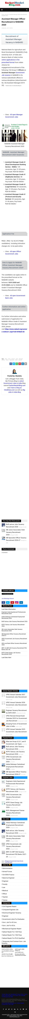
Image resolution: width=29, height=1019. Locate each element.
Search (11, 995)
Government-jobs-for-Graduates (13, 919)
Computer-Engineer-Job (10, 910)
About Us (7, 994)
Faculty (4, 884)
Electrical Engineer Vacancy (11, 913)
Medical (5, 890)
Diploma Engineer (8, 878)
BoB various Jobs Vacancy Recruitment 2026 (14, 621)
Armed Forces (7, 871)
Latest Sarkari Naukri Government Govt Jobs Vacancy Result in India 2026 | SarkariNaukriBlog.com (17, 1015)
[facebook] (3, 602)
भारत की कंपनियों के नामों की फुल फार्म (8, 951)
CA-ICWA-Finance (8, 875)
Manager (21, 358)
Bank (6, 358)
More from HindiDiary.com (7, 956)
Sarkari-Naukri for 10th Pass (12, 935)
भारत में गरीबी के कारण (19, 952)
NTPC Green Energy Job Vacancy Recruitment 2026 (11, 653)
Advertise (22, 995)
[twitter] (8, 602)
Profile (3, 996)
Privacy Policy (20, 994)
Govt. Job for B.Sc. (8, 925)
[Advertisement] (14, 99)
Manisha (5, 28)
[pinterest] (12, 602)
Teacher (5, 897)
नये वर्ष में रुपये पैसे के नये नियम (7, 949)
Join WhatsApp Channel (8, 598)
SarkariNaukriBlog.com (17, 385)
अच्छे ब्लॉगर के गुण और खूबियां (7, 954)
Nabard (3, 360)
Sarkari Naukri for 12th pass (12, 932)
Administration (7, 868)
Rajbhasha (12, 360)
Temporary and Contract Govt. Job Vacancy (14, 942)
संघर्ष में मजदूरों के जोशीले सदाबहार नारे (19, 950)
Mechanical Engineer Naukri (11, 929)
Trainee (4, 900)
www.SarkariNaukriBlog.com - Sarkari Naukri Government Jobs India (13, 1003)
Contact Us (17, 995)
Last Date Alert (8, 862)
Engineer (5, 881)
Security (20, 360)
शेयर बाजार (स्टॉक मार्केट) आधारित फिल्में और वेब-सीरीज (20, 955)
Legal (17, 358)
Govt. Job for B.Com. (9, 922)
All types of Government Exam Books (14, 861)
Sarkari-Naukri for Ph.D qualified (13, 938)
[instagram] (17, 602)
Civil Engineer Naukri (9, 906)
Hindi (9, 358)
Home (3, 994)
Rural (16, 360)
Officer (7, 360)
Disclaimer (13, 994)
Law (3, 887)
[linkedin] (21, 602)
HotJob (13, 358)
